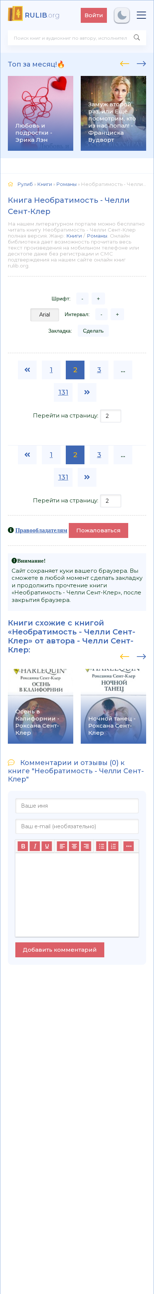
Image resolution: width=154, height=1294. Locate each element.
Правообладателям (41, 530)
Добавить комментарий (60, 949)
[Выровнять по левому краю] (62, 846)
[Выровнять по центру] (74, 846)
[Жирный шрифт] (23, 846)
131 (63, 392)
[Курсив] (35, 846)
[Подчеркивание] (46, 846)
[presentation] (124, 62)
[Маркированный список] (101, 846)
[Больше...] (128, 846)
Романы (97, 236)
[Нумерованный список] (113, 846)
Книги (74, 236)
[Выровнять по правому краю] (86, 846)
